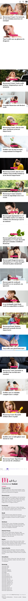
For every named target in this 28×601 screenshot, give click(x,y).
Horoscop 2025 (5, 567)
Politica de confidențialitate (7, 597)
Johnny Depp (5, 498)
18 (16, 468)
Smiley (11, 499)
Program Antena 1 (14, 502)
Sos (17, 541)
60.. (26, 468)
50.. (24, 468)
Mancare (4, 541)
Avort (19, 526)
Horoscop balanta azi (7, 588)
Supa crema (21, 542)
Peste (14, 541)
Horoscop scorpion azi (7, 581)
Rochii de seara (9, 514)
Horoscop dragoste (6, 570)
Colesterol (10, 524)
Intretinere (4, 533)
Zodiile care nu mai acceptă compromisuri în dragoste (12, 150)
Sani (3, 508)
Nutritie (22, 533)
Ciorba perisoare (22, 543)
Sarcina (3, 523)
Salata (19, 541)
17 (15, 468)
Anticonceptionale (18, 524)
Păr (2, 507)
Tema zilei (19, 558)
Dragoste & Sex (6, 488)
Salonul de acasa (17, 509)
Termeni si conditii (17, 597)
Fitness (6, 532)
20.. (19, 468)
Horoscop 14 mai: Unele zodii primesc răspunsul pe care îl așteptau (13, 85)
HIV (6, 527)
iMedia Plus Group (15, 594)
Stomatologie (5, 524)
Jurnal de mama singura (7, 552)
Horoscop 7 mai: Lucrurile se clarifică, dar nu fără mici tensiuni (13, 372)
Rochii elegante (17, 516)
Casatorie (7, 491)
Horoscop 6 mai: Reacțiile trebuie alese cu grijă (12, 415)
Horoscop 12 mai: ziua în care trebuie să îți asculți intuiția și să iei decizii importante (13, 173)
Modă (3, 513)
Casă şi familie (6, 548)
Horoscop (4, 564)
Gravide (16, 552)
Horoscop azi (5, 568)
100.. (6, 470)
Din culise (4, 558)
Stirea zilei (13, 558)
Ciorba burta (10, 545)
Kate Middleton (13, 497)
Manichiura (7, 508)
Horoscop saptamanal (7, 590)
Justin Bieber (5, 501)
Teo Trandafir (11, 498)
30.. (21, 468)
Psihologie (15, 523)
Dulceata (7, 542)
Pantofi (12, 516)
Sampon (12, 508)
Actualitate (5, 557)
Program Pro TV (5, 502)
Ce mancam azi (17, 545)
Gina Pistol (22, 499)
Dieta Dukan (11, 532)
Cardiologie (8, 526)
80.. (2, 470)
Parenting (22, 551)
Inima (11, 523)
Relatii (19, 489)
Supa (3, 542)
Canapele (4, 551)
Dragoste (4, 489)
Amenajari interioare (15, 549)
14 (11, 468)
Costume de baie (6, 516)
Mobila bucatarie (6, 549)
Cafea (23, 541)
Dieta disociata (12, 535)
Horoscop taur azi (6, 579)
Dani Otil (7, 499)
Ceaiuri (7, 523)
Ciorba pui (4, 545)
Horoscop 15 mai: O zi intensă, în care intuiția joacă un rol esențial (13, 19)
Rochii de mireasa (17, 514)
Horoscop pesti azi (6, 585)
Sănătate (4, 522)
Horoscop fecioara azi (7, 577)
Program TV (19, 501)
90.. (4, 470)
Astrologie (14, 13)
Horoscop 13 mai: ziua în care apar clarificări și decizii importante (13, 129)
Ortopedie (9, 527)
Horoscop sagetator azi (7, 582)
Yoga (20, 532)
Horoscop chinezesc (6, 571)
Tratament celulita (8, 509)
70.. (1, 470)
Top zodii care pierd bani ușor (13, 348)
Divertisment (5, 495)
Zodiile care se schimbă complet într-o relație (11, 393)
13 (10, 468)
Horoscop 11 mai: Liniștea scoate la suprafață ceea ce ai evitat (13, 195)
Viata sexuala (14, 489)
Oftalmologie (15, 526)
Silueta (18, 535)
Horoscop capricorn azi (7, 580)
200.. (8, 470)
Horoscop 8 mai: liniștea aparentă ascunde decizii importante (12, 328)
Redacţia (24, 597)
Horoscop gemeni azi (7, 576)
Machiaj (22, 507)
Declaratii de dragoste (12, 492)
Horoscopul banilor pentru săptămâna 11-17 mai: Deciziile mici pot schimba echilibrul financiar (14, 240)
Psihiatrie (14, 527)
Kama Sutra (15, 491)
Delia (18, 499)
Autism (3, 553)
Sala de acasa (10, 536)
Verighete (8, 517)
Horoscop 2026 (5, 566)
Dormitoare (9, 551)
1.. (4, 468)
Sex (11, 491)
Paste (7, 541)
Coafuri (18, 507)
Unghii (8, 507)
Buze (16, 508)
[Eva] (4, 1)
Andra (14, 499)
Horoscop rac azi (6, 575)
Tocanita (11, 542)
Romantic (9, 489)
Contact (4, 598)
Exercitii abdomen (15, 533)
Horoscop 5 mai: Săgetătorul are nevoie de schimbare (13, 460)
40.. (23, 468)
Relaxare (17, 532)
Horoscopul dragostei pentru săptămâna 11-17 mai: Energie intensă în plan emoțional (13, 262)
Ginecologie (21, 523)
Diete (3, 532)
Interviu (9, 558)
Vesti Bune (19, 560)
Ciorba (11, 541)
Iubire (3, 491)
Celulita (19, 508)
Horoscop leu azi (6, 586)
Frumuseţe (5, 505)
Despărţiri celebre (11, 560)
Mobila (22, 549)
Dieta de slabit (5, 535)
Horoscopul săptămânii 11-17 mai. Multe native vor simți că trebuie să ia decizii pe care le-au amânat (13, 218)
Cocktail (16, 542)
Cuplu (23, 489)
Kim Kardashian (21, 497)
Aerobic (9, 533)
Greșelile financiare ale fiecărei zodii (14, 106)
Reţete (4, 539)
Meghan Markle (5, 497)
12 (8, 468)
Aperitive (4, 543)
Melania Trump (12, 501)
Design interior (16, 551)
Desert (8, 543)
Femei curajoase (22, 552)
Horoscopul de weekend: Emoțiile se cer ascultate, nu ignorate (13, 284)
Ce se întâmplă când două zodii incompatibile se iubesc (13, 305)
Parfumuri (13, 507)
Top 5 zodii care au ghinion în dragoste (13, 40)
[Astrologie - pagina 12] (9, 469)
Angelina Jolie (18, 498)
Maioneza (12, 543)
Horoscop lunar (5, 573)
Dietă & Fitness (6, 531)
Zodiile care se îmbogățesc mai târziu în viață (14, 438)
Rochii (5, 507)
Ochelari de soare (15, 517)
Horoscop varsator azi (7, 584)
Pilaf (16, 543)
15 (12, 468)
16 (14, 468)
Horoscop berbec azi (7, 589)
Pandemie (5, 561)
